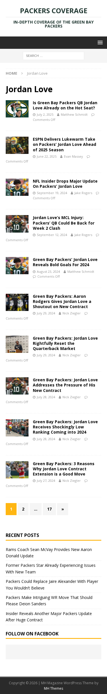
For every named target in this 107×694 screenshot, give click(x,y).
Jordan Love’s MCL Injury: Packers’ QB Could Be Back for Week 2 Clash (63, 223)
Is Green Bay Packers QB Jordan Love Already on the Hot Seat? (65, 105)
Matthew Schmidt (74, 114)
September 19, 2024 (52, 193)
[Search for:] (53, 55)
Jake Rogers (83, 193)
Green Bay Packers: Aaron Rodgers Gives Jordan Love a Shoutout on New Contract (62, 301)
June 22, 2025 (46, 156)
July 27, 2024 (46, 480)
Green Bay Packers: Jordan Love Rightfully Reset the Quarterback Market (65, 343)
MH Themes (53, 688)
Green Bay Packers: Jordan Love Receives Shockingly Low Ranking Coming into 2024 (65, 427)
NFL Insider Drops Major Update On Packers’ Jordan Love (65, 183)
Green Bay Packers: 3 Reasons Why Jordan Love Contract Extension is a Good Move (63, 469)
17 (49, 509)
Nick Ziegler (71, 313)
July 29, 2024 (46, 313)
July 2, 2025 (45, 114)
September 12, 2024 (52, 235)
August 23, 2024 (48, 271)
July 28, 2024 (46, 397)
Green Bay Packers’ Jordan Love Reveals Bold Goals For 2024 (65, 262)
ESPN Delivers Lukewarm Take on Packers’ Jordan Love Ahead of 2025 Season (64, 144)
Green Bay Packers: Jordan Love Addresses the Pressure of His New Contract (65, 385)
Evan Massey (73, 156)
